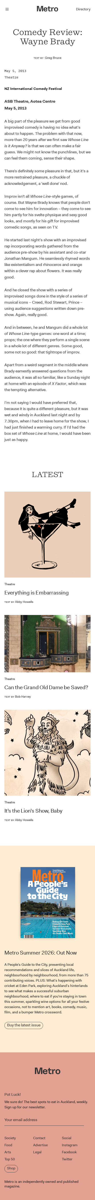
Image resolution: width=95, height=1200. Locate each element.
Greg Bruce (53, 58)
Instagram (70, 1145)
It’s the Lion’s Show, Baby (33, 810)
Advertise (40, 1145)
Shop (11, 1168)
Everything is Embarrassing (36, 592)
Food (8, 1145)
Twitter (67, 1159)
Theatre (11, 77)
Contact (39, 1138)
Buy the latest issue (23, 1025)
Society (10, 1138)
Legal (37, 1152)
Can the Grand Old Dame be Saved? (46, 687)
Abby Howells (18, 602)
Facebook (69, 1152)
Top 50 (9, 1159)
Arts (7, 1152)
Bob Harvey (17, 696)
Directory (83, 9)
